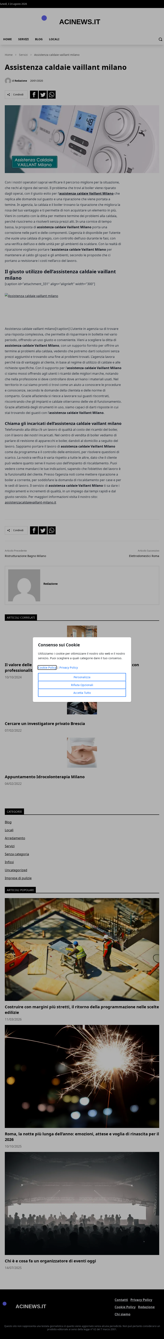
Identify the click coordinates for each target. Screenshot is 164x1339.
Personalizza (82, 677)
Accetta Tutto (82, 693)
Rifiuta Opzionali (82, 685)
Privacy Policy (68, 667)
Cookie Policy (47, 667)
